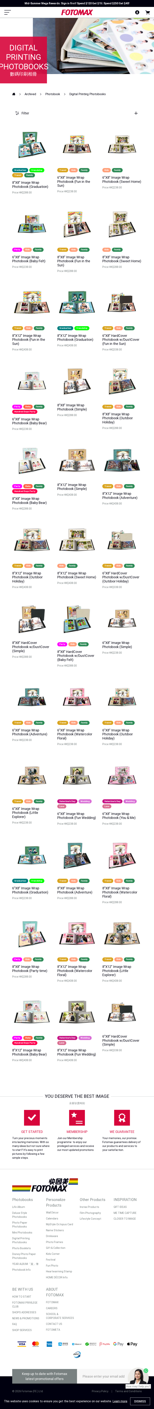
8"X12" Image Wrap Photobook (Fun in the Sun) (28, 340)
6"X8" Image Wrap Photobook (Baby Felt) (28, 259)
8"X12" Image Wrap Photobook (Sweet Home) (76, 575)
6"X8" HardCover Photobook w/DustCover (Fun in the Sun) (120, 340)
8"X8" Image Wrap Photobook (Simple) (72, 407)
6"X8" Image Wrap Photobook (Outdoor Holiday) (117, 734)
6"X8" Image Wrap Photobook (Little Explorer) (25, 813)
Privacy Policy (100, 1391)
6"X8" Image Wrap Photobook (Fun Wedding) (76, 816)
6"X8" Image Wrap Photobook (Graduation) (30, 890)
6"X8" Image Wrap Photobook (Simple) (117, 645)
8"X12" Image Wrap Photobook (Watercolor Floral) (74, 971)
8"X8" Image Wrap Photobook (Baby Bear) (29, 501)
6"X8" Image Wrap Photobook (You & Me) (119, 816)
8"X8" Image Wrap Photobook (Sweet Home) (121, 259)
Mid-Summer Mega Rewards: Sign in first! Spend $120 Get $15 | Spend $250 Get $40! (77, 3)
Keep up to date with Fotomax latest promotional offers (44, 1376)
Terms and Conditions (128, 1391)
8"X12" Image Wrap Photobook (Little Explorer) (116, 971)
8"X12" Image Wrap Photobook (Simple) (72, 487)
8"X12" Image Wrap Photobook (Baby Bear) (29, 1052)
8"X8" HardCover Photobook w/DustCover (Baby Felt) (75, 656)
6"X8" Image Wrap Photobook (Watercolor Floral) (74, 734)
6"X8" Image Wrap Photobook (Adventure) (29, 732)
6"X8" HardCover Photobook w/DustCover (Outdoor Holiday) (120, 577)
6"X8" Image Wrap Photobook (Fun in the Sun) (73, 181)
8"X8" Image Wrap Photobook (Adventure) (74, 890)
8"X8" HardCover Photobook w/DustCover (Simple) (30, 647)
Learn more (119, 1401)
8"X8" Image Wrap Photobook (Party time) (29, 969)
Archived (30, 94)
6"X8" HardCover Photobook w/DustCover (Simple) (120, 1040)
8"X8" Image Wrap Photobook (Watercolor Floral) (119, 892)
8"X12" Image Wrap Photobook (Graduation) (75, 338)
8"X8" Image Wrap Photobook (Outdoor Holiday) (117, 418)
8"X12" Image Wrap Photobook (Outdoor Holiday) (27, 577)
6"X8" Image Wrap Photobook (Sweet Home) (121, 180)
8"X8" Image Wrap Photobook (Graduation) (30, 185)
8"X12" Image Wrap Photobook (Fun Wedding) (76, 1052)
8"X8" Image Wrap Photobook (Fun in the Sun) (73, 261)
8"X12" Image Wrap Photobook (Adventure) (119, 496)
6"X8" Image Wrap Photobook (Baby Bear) (29, 421)
